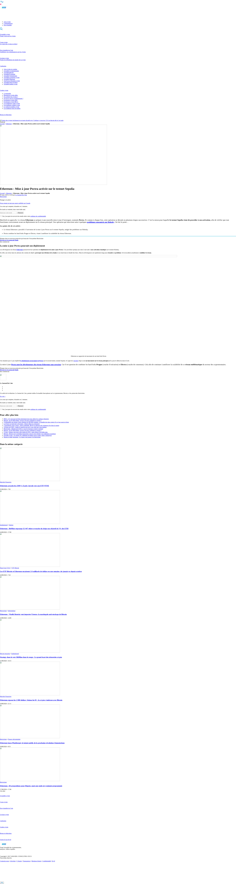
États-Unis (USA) (5, 568)
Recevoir (20, 213)
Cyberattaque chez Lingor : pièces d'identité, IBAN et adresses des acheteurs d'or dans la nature (31, 425)
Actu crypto (7, 22)
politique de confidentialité (38, 216)
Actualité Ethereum (9, 79)
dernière (76, 361)
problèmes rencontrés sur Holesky (100, 222)
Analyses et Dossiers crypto (12, 81)
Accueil (2, 124)
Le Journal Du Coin (21, 195)
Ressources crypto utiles (11, 95)
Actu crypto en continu (10, 69)
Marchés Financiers (5, 482)
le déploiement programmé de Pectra (31, 361)
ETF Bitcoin (15, 568)
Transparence (27, 861)
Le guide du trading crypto (11, 107)
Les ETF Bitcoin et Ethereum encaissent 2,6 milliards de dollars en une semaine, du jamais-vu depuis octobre (41, 571)
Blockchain (3, 196)
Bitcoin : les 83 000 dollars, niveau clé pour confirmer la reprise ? (23, 420)
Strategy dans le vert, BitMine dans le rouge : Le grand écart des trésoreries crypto (31, 657)
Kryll (53, 861)
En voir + (3, 396)
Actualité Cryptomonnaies (11, 71)
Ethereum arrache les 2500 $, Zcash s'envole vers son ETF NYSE (24, 486)
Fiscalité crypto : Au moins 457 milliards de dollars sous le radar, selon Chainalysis (28, 435)
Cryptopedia (7, 93)
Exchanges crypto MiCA (11, 102)
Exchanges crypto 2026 (10, 100)
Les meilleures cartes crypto (12, 103)
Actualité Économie (9, 74)
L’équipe (19, 861)
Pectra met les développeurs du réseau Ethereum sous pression (36, 364)
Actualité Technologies (10, 76)
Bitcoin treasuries (5, 653)
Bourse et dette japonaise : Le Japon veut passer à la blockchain (22, 437)
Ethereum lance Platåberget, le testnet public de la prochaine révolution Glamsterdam (32, 743)
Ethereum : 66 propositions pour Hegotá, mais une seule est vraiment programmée (31, 786)
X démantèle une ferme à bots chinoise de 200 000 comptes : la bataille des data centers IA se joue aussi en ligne (36, 422)
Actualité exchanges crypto (11, 77)
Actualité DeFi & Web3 (11, 82)
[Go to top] (2, 883)
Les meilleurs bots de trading (12, 108)
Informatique (11, 611)
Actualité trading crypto (10, 84)
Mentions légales (36, 861)
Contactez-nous (4, 861)
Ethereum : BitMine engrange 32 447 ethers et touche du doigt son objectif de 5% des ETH (34, 529)
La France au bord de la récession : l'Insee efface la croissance (22, 424)
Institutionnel (4, 525)
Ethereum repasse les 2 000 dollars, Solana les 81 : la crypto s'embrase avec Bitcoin (31, 700)
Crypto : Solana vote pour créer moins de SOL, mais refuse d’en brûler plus (26, 432)
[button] (118, 2)
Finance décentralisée (14, 739)
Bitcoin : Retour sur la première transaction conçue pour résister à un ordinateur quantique (30, 434)
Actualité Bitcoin (9, 72)
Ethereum (9, 124)
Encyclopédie (8, 25)
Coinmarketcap (8, 23)
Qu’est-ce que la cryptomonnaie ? (13, 98)
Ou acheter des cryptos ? (11, 97)
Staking (11, 525)
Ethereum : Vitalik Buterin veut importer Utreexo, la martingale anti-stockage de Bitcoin (33, 614)
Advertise (13, 861)
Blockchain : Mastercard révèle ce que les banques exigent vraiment (23, 429)
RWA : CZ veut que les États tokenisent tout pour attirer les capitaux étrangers (26, 419)
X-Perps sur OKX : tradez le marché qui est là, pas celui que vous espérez (25, 427)
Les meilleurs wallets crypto (12, 105)
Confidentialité (46, 861)
